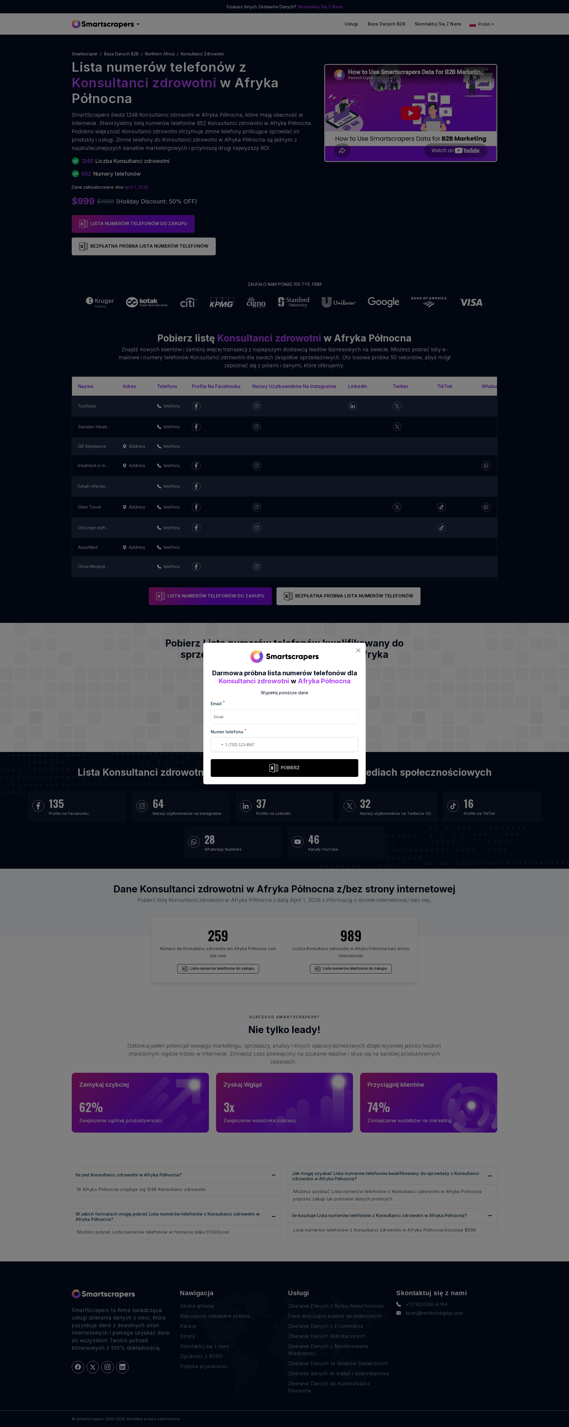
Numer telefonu (229, 731)
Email (218, 703)
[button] (216, 744)
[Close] (358, 650)
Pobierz (290, 767)
